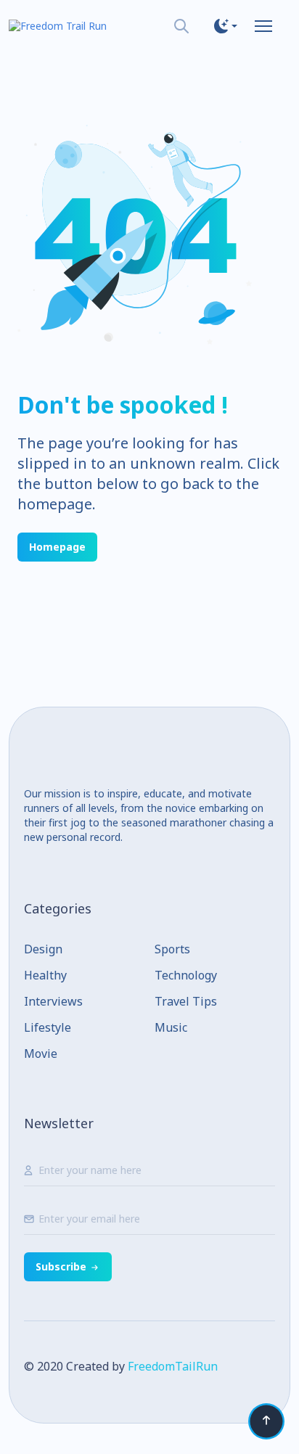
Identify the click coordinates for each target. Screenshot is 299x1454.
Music (171, 1027)
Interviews (53, 1001)
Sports (172, 949)
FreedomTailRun (173, 1366)
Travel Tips (186, 1001)
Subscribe (61, 1266)
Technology (186, 975)
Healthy (45, 975)
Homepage (57, 547)
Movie (40, 1053)
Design (43, 949)
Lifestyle (47, 1027)
